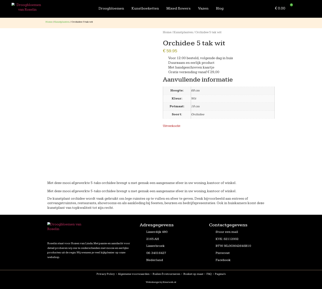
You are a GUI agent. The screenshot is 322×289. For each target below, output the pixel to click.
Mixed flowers (178, 8)
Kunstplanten (62, 21)
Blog (220, 8)
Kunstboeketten (145, 8)
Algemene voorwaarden (133, 274)
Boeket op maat (193, 274)
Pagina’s (220, 274)
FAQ (209, 274)
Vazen (203, 8)
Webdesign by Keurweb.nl (161, 282)
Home (49, 21)
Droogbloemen (111, 8)
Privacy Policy (106, 274)
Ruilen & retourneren (166, 274)
